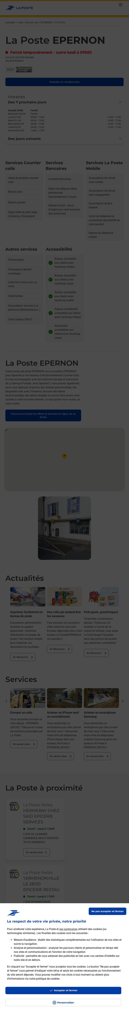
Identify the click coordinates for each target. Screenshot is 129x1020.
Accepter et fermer (65, 990)
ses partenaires (68, 929)
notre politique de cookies (44, 978)
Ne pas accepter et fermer (107, 911)
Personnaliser (65, 1002)
